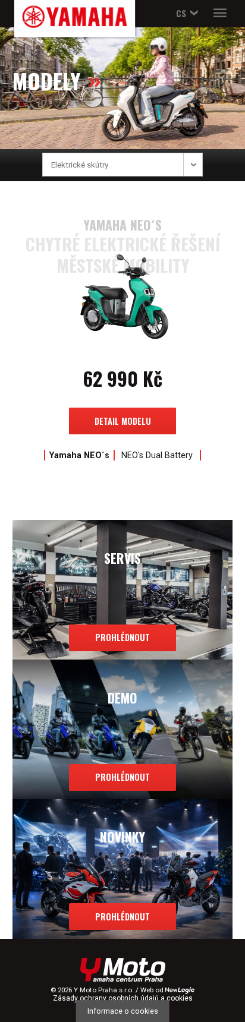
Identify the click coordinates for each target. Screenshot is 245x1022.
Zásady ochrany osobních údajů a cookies (123, 998)
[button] (185, 13)
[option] (122, 338)
